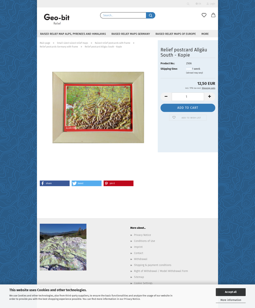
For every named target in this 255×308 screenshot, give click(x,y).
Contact (138, 253)
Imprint (138, 247)
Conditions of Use (144, 241)
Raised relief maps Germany (130, 34)
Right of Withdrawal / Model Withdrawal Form (161, 271)
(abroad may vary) (194, 73)
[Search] (188, 3)
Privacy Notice (132, 299)
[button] (213, 15)
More (205, 34)
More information (230, 300)
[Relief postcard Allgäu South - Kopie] (97, 107)
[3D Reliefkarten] (57, 18)
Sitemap (139, 277)
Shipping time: (169, 68)
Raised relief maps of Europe (176, 34)
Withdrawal (140, 259)
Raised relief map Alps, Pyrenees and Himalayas (73, 34)
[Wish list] (204, 15)
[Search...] (150, 15)
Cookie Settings (143, 283)
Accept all (231, 292)
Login (212, 3)
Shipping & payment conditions (152, 265)
